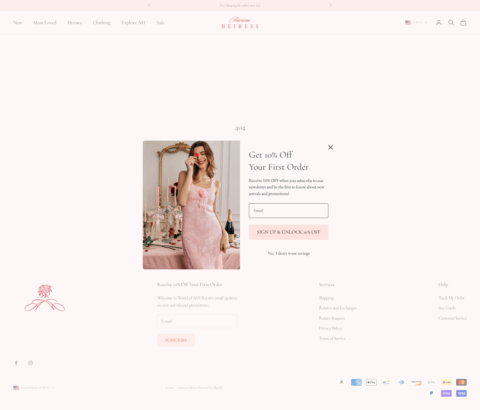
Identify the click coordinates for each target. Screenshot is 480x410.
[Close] (330, 147)
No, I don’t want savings (289, 253)
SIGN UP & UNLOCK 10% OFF (288, 232)
